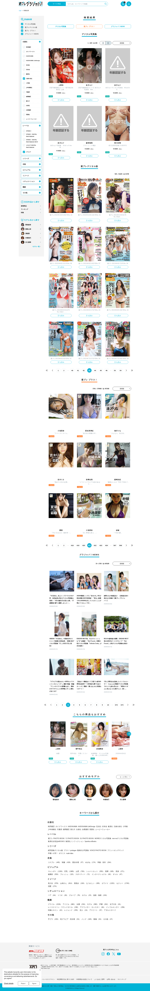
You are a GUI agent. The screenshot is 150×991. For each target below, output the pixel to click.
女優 (81, 904)
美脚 (110, 871)
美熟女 (79, 883)
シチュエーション (29, 181)
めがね (91, 862)
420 (83, 545)
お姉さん (66, 883)
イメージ (26, 175)
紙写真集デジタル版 (55, 850)
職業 (24, 187)
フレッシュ (67, 874)
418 (72, 545)
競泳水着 (78, 862)
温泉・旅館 (100, 895)
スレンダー (55, 871)
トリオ (63, 895)
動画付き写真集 (83, 850)
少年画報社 (29, 87)
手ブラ (53, 919)
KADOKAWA (29, 56)
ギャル (118, 874)
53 (115, 370)
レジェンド (71, 910)
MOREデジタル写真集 (103, 838)
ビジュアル (26, 170)
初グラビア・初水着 (70, 919)
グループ (75, 895)
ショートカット (95, 871)
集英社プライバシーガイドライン (44, 979)
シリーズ (26, 158)
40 (72, 370)
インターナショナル (102, 874)
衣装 (24, 164)
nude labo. (70, 853)
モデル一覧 (36, 246)
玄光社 (28, 65)
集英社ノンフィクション (75, 841)
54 (120, 370)
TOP (20, 10)
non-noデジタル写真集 (120, 838)
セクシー (123, 883)
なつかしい (93, 883)
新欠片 (28, 101)
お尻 (80, 871)
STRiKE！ (29, 131)
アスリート (96, 910)
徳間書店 (28, 96)
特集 (22, 212)
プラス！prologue (70, 850)
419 (78, 545)
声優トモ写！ (53, 853)
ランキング (24, 209)
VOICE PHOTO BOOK (98, 850)
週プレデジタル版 (31, 27)
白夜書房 (28, 110)
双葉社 (28, 114)
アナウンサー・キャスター (92, 907)
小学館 (28, 83)
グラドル (55, 904)
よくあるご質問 (99, 979)
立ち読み (61, 100)
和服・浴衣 (105, 862)
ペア (52, 895)
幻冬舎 (28, 69)
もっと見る (124, 777)
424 (106, 545)
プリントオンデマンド (115, 850)
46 (106, 370)
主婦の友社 (29, 78)
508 (120, 545)
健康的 (53, 874)
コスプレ (54, 862)
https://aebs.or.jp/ (45, 968)
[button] (129, 734)
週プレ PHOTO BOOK (56, 838)
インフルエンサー (116, 907)
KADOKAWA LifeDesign (33, 60)
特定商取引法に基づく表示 (65, 979)
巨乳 (69, 871)
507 (115, 545)
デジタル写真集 (30, 24)
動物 (98, 919)
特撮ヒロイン (55, 910)
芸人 (84, 910)
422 (95, 545)
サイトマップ (122, 979)
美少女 (53, 883)
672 (116, 705)
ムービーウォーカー (31, 119)
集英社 (28, 74)
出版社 (25, 42)
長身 (120, 871)
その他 (25, 193)
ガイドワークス (30, 51)
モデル (92, 904)
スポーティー (83, 874)
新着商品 (24, 206)
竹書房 (28, 92)
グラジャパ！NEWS (32, 34)
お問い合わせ (111, 979)
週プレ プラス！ (30, 30)
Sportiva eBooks (90, 841)
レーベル (26, 125)
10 (108, 705)
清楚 (53, 886)
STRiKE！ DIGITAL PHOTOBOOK (31, 135)
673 (122, 705)
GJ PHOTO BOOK (87, 838)
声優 (104, 904)
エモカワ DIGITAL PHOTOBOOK (31, 146)
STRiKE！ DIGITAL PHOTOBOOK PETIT (32, 141)
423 (100, 545)
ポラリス (62, 853)
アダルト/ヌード (110, 910)
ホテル (87, 895)
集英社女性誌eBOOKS (56, 841)
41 (78, 370)
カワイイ (109, 883)
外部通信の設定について (84, 979)
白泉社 (28, 105)
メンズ (87, 919)
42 (84, 370)
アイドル (69, 904)
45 (101, 370)
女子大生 (116, 904)
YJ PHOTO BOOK (72, 838)
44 (95, 370)
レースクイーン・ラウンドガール (63, 907)
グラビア (28, 152)
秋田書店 (28, 47)
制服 (66, 862)
